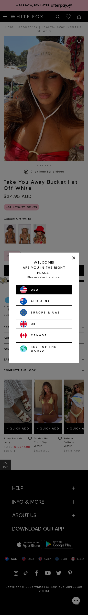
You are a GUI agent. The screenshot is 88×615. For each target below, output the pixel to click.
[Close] (73, 258)
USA (35, 289)
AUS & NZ (40, 301)
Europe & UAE (45, 312)
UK (33, 324)
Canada (39, 335)
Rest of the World (43, 349)
